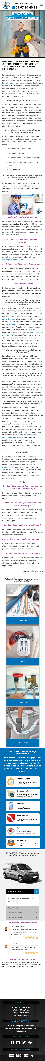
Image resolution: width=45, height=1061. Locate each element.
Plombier (16, 1007)
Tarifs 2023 (24, 1012)
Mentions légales (12, 1028)
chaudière (11, 324)
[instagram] (18, 1043)
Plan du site (13, 1025)
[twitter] (24, 1043)
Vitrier (15, 1010)
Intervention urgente (14, 891)
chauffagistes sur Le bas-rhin (13, 260)
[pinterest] (30, 1043)
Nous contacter (27, 1025)
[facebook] (12, 1043)
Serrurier (26, 1007)
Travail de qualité (13, 908)
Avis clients (21, 1031)
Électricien (24, 1010)
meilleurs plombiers (12, 83)
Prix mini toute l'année (15, 912)
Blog (15, 1012)
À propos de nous (29, 1028)
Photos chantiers (21, 1015)
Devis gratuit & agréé (15, 917)
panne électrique (8, 319)
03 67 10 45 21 (26, 7)
